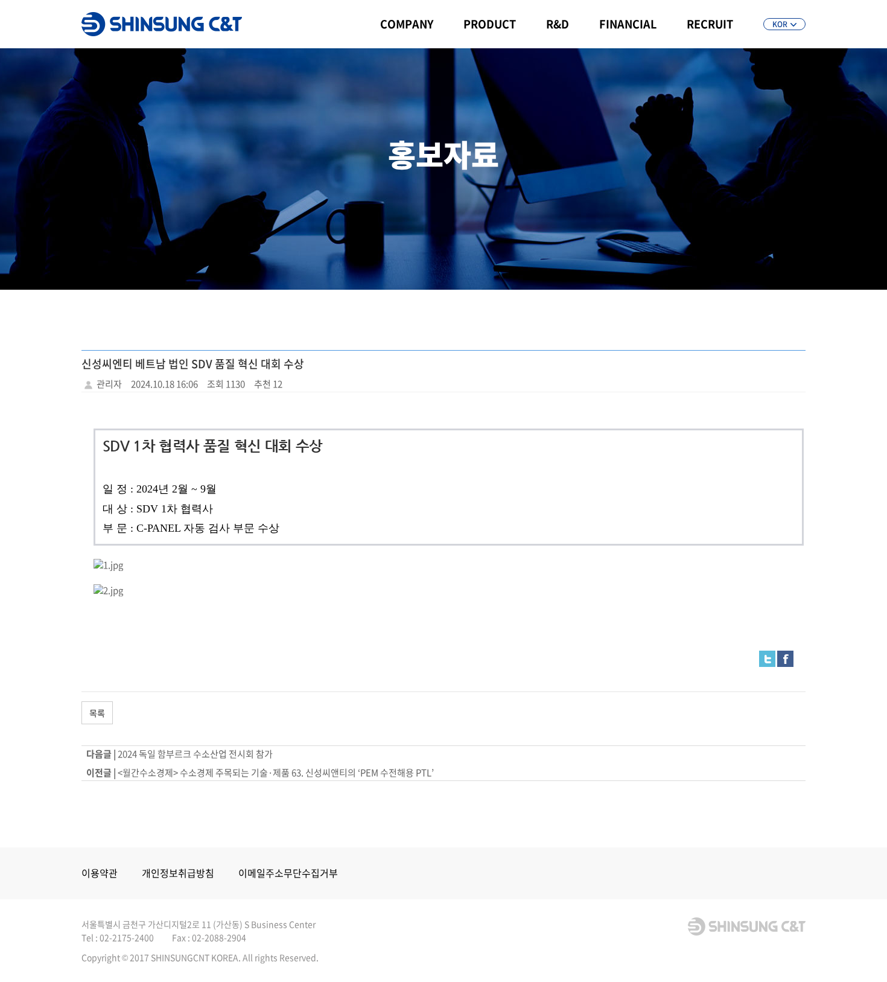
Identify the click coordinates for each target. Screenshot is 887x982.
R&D (557, 24)
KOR (779, 24)
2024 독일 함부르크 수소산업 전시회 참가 (195, 753)
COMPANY (406, 24)
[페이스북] (785, 658)
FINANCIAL (628, 24)
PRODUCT (489, 24)
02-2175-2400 (127, 937)
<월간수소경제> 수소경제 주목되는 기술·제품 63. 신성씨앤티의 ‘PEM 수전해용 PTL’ (276, 772)
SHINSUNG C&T (161, 24)
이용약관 (99, 873)
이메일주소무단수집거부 (288, 873)
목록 (97, 713)
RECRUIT (710, 24)
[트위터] (767, 658)
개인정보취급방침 (178, 873)
